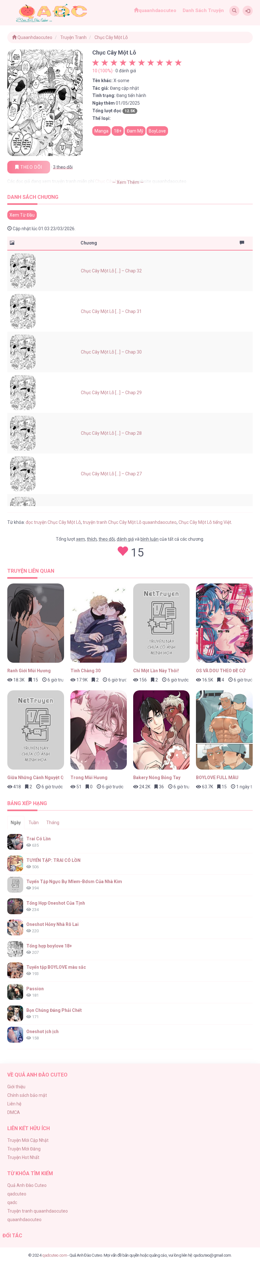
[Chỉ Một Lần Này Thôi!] (161, 623)
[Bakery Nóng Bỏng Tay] (161, 730)
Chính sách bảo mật (27, 1095)
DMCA (13, 1112)
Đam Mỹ (135, 130)
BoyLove (157, 130)
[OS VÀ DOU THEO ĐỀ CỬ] (224, 623)
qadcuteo (16, 1193)
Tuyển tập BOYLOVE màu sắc (56, 967)
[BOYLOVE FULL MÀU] (224, 730)
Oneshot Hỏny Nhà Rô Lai (52, 924)
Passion (35, 988)
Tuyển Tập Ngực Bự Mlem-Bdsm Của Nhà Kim (74, 881)
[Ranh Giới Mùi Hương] (35, 623)
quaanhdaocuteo (157, 10)
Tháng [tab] (52, 822)
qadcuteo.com (54, 1255)
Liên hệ (14, 1103)
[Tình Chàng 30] (98, 623)
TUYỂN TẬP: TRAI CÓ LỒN (53, 860)
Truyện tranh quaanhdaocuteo (37, 1211)
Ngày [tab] (16, 822)
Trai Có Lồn (38, 838)
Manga (101, 130)
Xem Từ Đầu (22, 215)
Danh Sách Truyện (203, 10)
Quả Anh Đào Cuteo (27, 1185)
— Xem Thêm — (128, 182)
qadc (12, 1202)
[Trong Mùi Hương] (98, 730)
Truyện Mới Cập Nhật (28, 1140)
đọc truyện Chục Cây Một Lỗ (53, 522)
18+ (117, 130)
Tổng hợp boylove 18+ (49, 945)
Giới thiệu (16, 1086)
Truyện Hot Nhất (23, 1157)
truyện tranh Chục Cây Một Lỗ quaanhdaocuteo (130, 522)
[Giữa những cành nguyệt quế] (35, 730)
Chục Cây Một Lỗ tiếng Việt (205, 522)
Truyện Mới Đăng (24, 1148)
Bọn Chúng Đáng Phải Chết (54, 1010)
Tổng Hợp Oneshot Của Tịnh (55, 903)
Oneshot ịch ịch (42, 1031)
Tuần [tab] (34, 822)
